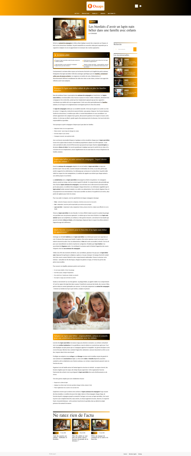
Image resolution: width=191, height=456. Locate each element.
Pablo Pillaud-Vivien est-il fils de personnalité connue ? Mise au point (130, 83)
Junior (93, 21)
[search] (136, 6)
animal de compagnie (65, 43)
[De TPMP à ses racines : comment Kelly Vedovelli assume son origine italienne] (119, 62)
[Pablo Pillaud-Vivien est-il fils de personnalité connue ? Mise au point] (119, 82)
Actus (126, 80)
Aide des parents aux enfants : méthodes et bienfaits (60, 437)
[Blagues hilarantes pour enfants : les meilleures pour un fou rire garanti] (119, 72)
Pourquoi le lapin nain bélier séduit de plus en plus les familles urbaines (67, 61)
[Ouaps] (95, 6)
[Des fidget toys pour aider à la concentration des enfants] (119, 92)
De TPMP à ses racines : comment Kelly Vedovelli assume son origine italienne (130, 63)
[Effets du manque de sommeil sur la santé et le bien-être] (100, 425)
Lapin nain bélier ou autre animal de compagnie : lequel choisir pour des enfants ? (66, 65)
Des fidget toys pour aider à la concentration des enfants (130, 93)
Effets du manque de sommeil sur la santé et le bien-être (99, 437)
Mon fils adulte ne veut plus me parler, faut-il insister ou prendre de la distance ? (80, 438)
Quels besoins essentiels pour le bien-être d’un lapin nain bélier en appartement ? (96, 61)
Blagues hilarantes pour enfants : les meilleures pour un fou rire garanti (129, 73)
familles (104, 102)
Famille (75, 432)
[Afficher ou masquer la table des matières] (89, 55)
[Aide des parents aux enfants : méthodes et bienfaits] (62, 425)
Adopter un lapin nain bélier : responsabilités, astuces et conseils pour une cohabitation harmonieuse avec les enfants (96, 66)
